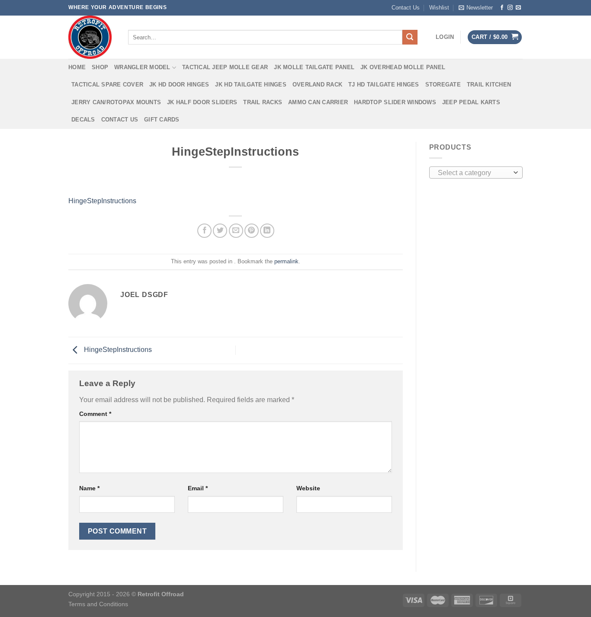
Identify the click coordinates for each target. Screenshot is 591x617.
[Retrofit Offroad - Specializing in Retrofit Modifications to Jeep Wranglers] (91, 37)
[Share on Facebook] (204, 231)
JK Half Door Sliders (202, 102)
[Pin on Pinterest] (251, 231)
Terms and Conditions (98, 604)
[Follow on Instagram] (510, 8)
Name (89, 488)
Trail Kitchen (489, 84)
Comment (95, 413)
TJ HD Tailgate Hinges (383, 84)
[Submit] (409, 37)
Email (198, 488)
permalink (286, 261)
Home (77, 67)
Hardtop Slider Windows (395, 102)
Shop (100, 67)
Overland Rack (317, 84)
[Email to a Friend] (236, 231)
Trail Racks (262, 102)
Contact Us (406, 7)
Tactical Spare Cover (107, 84)
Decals (83, 119)
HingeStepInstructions (102, 201)
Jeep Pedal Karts (471, 102)
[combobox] (476, 172)
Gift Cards (162, 119)
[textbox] (473, 173)
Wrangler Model (142, 67)
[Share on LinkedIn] (267, 231)
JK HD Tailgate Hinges (250, 84)
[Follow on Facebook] (501, 8)
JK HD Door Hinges (179, 84)
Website (308, 488)
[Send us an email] (518, 8)
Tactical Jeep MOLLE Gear (225, 67)
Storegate (443, 84)
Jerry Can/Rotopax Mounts (116, 102)
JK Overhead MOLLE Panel (402, 67)
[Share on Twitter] (220, 231)
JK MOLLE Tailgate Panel (314, 67)
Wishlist (439, 7)
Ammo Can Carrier (318, 102)
